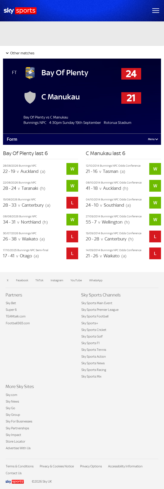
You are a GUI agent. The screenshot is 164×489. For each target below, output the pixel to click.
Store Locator (15, 441)
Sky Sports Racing (93, 370)
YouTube (76, 280)
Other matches (21, 53)
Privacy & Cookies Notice (57, 466)
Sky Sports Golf (91, 336)
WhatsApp (95, 280)
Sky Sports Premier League (100, 309)
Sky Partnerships (17, 428)
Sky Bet (11, 303)
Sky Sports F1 (90, 343)
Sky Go (10, 408)
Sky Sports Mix (91, 376)
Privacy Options (91, 466)
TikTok (39, 280)
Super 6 (11, 309)
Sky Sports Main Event (96, 303)
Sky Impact (13, 435)
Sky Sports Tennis (93, 349)
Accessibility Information (125, 466)
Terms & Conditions (20, 466)
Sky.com (11, 395)
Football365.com (18, 323)
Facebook (22, 280)
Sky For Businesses (19, 421)
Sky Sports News (93, 363)
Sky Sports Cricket (93, 330)
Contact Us (14, 473)
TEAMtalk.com (16, 316)
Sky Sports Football (94, 316)
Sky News (12, 401)
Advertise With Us (18, 448)
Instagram (57, 280)
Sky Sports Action (93, 356)
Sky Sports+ (89, 323)
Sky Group (13, 414)
